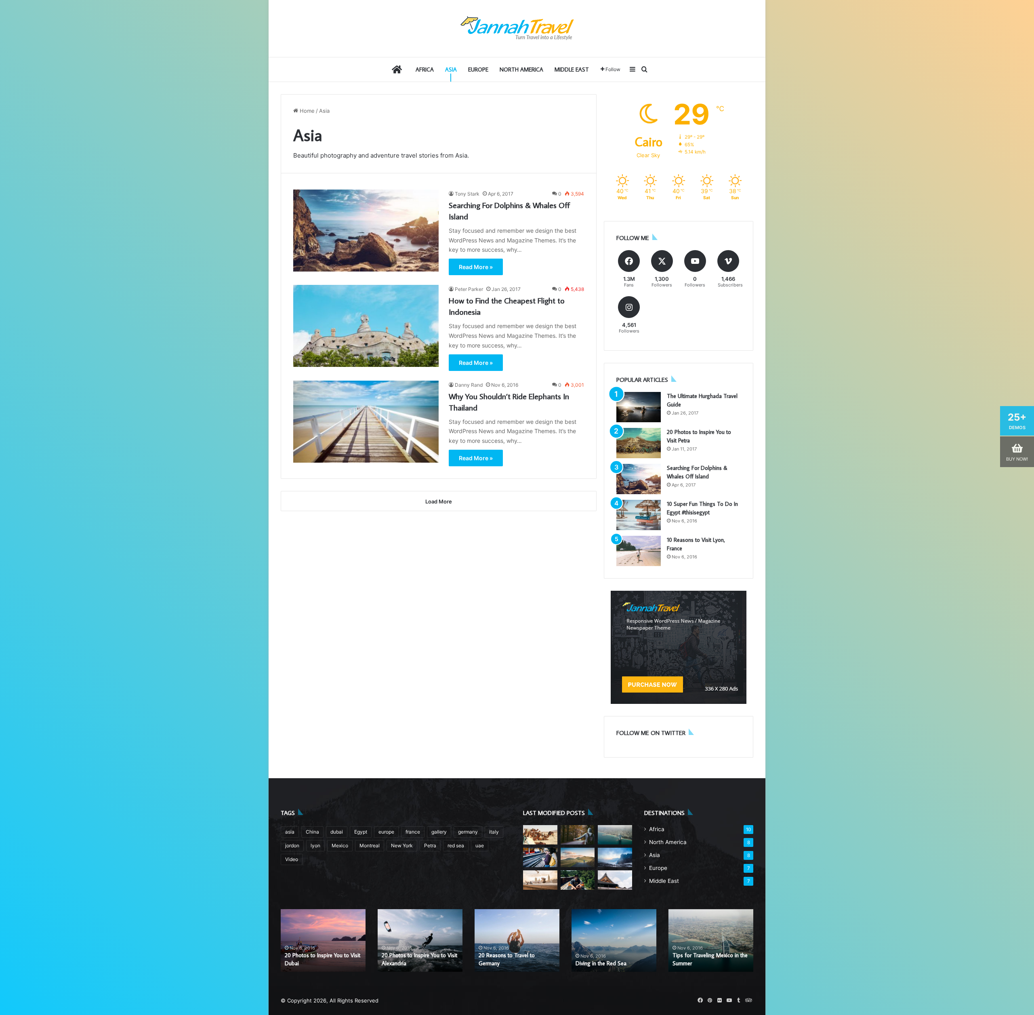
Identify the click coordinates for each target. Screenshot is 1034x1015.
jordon (292, 845)
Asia (451, 69)
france (413, 832)
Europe (478, 69)
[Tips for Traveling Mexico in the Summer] (615, 834)
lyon (315, 845)
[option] (323, 940)
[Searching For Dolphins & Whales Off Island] (366, 231)
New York (402, 845)
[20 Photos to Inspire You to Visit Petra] (638, 443)
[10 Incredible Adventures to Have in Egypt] (578, 880)
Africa (425, 69)
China (312, 832)
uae (479, 845)
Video (291, 859)
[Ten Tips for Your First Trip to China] (578, 834)
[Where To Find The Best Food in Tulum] (615, 880)
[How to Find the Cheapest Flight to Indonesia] (366, 326)
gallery (439, 832)
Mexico (340, 845)
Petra (430, 845)
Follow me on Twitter (650, 733)
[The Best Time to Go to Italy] (615, 857)
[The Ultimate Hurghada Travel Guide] (638, 407)
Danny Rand (469, 385)
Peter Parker (469, 289)
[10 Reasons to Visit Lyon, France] (638, 551)
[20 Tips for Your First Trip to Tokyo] (540, 880)
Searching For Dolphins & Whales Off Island (412, 959)
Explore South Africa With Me (610, 963)
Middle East (572, 69)
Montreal (369, 845)
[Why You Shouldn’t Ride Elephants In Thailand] (366, 422)
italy (494, 832)
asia (289, 832)
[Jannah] (517, 28)
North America (521, 69)
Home (306, 110)
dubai (336, 832)
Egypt (360, 832)
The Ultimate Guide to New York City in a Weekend (517, 959)
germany (468, 832)
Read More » (476, 266)
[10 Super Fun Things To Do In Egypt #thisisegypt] (638, 515)
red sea (456, 845)
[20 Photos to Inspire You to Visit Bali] (540, 834)
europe (386, 832)
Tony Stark (467, 194)
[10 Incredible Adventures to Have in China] (578, 857)
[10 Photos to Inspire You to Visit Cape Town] (540, 857)
